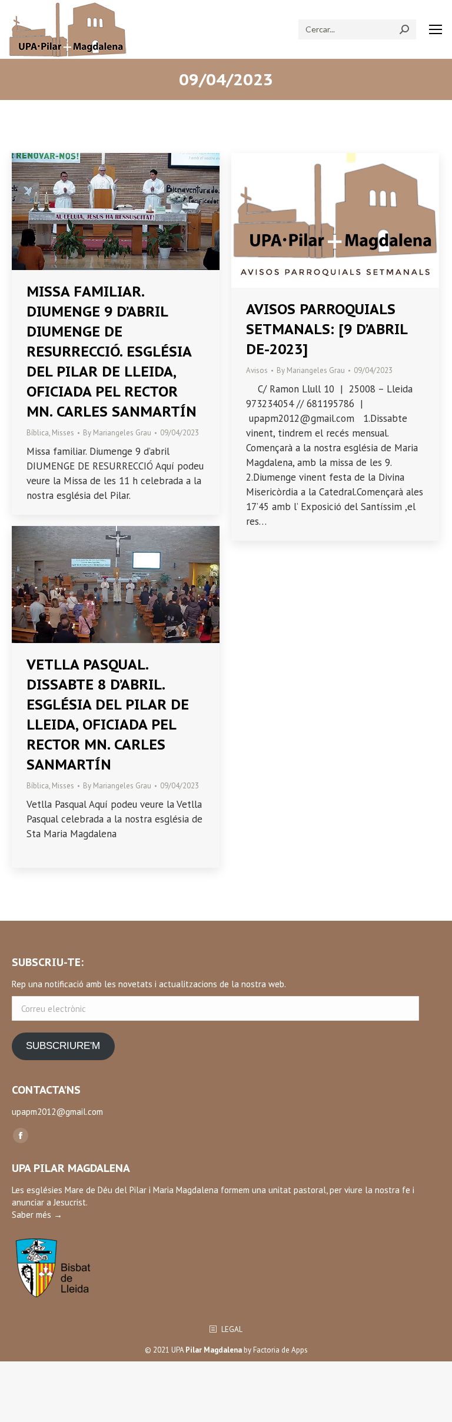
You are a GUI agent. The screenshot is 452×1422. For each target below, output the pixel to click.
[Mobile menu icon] (435, 29)
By (117, 433)
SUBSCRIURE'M (63, 1045)
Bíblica (37, 433)
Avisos (257, 370)
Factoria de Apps (280, 1350)
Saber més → (37, 1214)
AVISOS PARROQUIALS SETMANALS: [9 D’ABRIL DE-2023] (326, 329)
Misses (63, 433)
